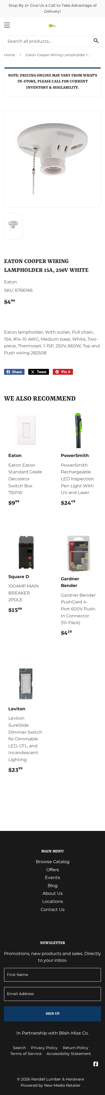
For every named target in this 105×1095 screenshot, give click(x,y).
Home (9, 55)
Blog (53, 885)
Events (52, 877)
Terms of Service (25, 1053)
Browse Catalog (52, 861)
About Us (53, 893)
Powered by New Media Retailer (50, 1085)
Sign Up (53, 1014)
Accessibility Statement (69, 1053)
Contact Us (53, 909)
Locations (52, 901)
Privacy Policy (44, 1048)
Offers (52, 869)
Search (19, 1048)
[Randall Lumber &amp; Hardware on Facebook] (95, 1064)
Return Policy (75, 1048)
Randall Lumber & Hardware (57, 1079)
